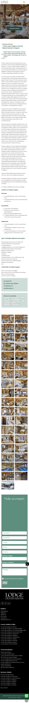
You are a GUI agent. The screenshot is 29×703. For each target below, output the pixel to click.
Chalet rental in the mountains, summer (14, 52)
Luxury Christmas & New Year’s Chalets (12, 655)
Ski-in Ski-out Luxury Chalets (9, 657)
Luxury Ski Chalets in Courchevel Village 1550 (13, 630)
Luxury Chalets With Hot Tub (9, 660)
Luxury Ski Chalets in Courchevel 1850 (11, 628)
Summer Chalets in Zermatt (8, 685)
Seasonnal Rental (5, 664)
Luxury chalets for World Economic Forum (12, 662)
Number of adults (7, 555)
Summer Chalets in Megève (8, 680)
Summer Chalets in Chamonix (9, 676)
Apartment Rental (6, 652)
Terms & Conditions (12, 697)
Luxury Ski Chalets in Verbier (9, 639)
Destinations (4, 611)
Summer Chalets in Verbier (8, 683)
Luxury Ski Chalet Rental (7, 654)
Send (4, 582)
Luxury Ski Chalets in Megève (9, 635)
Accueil (7, 10)
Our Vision (3, 616)
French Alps (7, 46)
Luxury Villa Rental (6, 665)
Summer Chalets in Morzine (8, 681)
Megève (14, 46)
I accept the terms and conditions (13, 578)
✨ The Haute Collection (7, 667)
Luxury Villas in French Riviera (9, 644)
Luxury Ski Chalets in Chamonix (9, 633)
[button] (24, 2)
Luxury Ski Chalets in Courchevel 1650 (11, 632)
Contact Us (4, 618)
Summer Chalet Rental (7, 674)
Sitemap (19, 697)
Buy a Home (4, 687)
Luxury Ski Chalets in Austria (9, 642)
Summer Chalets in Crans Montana (10, 678)
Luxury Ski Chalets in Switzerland (10, 637)
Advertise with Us (6, 619)
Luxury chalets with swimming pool (13, 53)
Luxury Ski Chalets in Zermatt (9, 640)
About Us (3, 614)
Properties (12, 10)
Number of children (8, 562)
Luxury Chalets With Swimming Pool (11, 659)
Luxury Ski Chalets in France (8, 627)
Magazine (3, 613)
